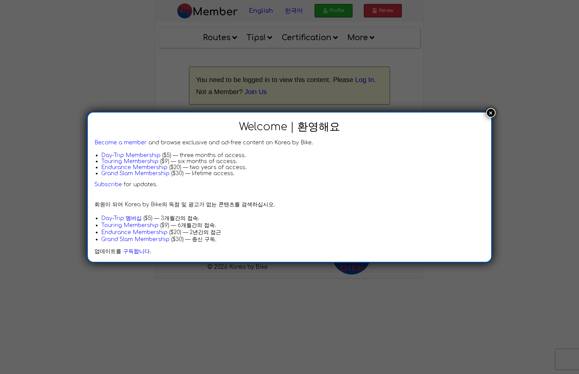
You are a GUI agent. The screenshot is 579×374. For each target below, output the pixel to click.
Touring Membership (129, 161)
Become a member (120, 143)
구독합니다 (136, 251)
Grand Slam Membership (135, 173)
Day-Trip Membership (130, 155)
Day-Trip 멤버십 (121, 218)
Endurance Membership (134, 167)
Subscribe (108, 184)
